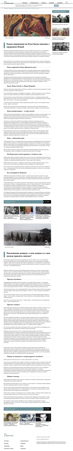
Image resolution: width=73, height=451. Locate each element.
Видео (22, 446)
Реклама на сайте (8, 448)
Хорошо (56, 5)
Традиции (59, 2)
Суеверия (51, 2)
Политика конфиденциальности (42, 439)
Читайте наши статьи (27, 201)
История (25, 2)
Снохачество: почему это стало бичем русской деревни (59, 53)
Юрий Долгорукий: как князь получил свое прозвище (59, 38)
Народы (44, 2)
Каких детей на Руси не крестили (60, 24)
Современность (34, 2)
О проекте (23, 448)
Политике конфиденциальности (31, 6)
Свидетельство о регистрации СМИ (43, 436)
